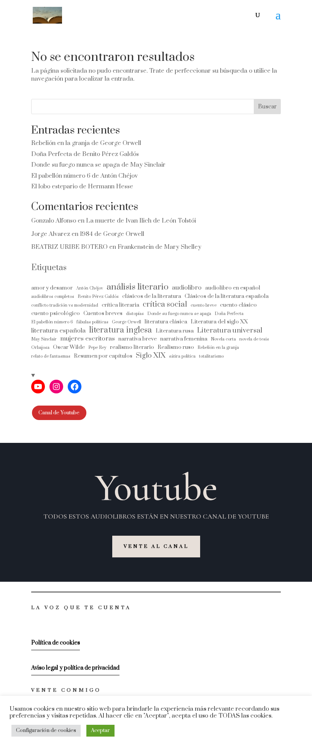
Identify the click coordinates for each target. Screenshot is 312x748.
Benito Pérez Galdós (98, 296)
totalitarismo (211, 356)
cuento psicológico (55, 313)
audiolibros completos (52, 296)
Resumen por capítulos (103, 356)
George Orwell (126, 322)
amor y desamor (52, 287)
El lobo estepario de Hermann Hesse (82, 186)
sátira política (182, 356)
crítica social (165, 305)
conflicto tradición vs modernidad (64, 305)
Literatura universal (229, 330)
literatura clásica (166, 321)
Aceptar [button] (100, 730)
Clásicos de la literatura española (227, 296)
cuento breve (203, 305)
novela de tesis (254, 339)
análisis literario (138, 287)
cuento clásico (238, 305)
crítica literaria (120, 305)
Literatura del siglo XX (219, 321)
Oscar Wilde (69, 347)
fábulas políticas (92, 322)
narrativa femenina (183, 338)
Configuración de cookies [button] (46, 730)
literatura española (58, 331)
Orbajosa (40, 347)
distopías (135, 314)
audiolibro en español (232, 287)
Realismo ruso (176, 347)
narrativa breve (137, 338)
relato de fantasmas (50, 356)
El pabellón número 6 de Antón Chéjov (84, 176)
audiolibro (187, 288)
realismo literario (132, 347)
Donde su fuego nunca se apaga (179, 314)
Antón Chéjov (89, 288)
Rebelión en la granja (218, 347)
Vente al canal (156, 546)
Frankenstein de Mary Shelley (159, 247)
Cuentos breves (103, 313)
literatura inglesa (120, 330)
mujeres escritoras (87, 339)
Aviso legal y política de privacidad (75, 668)
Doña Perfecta (229, 314)
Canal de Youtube (59, 412)
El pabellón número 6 (52, 322)
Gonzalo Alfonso (53, 220)
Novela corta (223, 339)
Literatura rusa (175, 330)
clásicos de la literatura (151, 296)
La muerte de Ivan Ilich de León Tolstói (141, 220)
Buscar (267, 106)
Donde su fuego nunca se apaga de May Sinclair (98, 165)
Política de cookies (55, 642)
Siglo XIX (151, 356)
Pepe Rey (97, 347)
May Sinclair (44, 339)
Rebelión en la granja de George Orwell (86, 143)
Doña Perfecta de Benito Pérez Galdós (85, 154)
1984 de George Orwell (112, 234)
